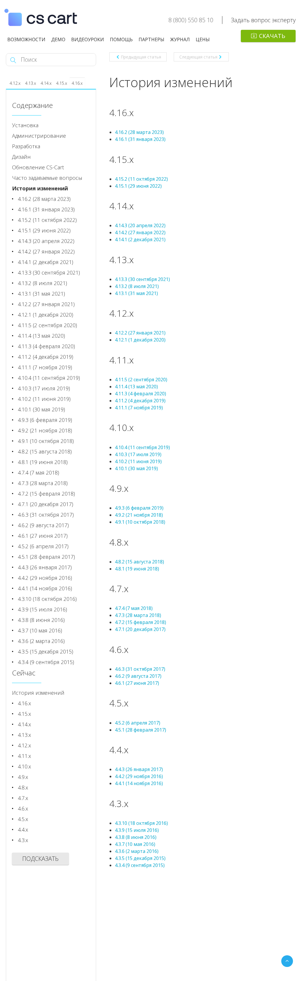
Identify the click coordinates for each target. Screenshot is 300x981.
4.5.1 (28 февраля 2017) (140, 730)
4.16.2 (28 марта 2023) (139, 132)
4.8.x (23, 787)
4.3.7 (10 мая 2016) (135, 844)
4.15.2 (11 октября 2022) (141, 179)
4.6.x (23, 808)
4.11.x (24, 755)
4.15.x (61, 83)
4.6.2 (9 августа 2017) (138, 676)
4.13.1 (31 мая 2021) (136, 293)
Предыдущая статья (141, 57)
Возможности (26, 39)
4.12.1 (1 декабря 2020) (140, 340)
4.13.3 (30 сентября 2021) (142, 279)
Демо (58, 39)
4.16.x (77, 83)
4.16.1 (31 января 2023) (140, 139)
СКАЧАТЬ (272, 36)
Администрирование (39, 135)
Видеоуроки (87, 39)
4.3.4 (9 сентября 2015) (140, 865)
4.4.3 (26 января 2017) (139, 769)
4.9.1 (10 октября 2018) (140, 522)
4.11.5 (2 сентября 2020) (141, 379)
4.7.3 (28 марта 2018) (138, 615)
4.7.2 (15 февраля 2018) (140, 622)
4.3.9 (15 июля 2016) (137, 830)
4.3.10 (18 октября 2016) (141, 823)
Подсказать (40, 859)
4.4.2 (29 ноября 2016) (139, 776)
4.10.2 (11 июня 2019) (138, 461)
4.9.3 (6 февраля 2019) (139, 508)
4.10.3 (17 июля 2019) (138, 454)
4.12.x (15, 83)
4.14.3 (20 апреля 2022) (140, 225)
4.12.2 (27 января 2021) (140, 333)
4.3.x (23, 840)
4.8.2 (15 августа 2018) (139, 561)
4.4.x (23, 829)
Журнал (180, 39)
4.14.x (46, 83)
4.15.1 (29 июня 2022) (138, 186)
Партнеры (151, 39)
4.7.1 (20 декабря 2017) (140, 629)
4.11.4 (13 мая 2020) (136, 386)
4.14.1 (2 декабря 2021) (140, 239)
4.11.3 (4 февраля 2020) (140, 393)
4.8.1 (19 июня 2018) (137, 569)
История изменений (40, 188)
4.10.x (24, 766)
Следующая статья (198, 57)
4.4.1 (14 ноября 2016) (139, 783)
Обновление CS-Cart (38, 167)
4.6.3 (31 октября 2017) (140, 669)
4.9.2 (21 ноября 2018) (139, 515)
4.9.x (23, 776)
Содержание (32, 105)
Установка (25, 125)
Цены (203, 39)
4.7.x (23, 797)
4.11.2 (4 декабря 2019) (140, 400)
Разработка (26, 146)
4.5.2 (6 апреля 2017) (137, 723)
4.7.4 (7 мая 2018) (134, 608)
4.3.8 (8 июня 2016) (135, 837)
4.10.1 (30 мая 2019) (136, 468)
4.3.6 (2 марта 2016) (136, 851)
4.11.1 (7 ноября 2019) (139, 407)
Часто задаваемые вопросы (47, 177)
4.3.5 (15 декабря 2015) (140, 858)
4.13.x (30, 83)
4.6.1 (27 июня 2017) (137, 683)
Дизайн (21, 156)
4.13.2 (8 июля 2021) (137, 286)
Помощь (121, 39)
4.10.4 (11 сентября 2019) (142, 447)
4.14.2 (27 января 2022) (140, 232)
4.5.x (23, 819)
